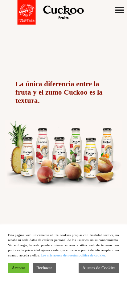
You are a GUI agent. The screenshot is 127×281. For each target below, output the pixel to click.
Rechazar (44, 268)
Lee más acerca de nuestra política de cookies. (73, 255)
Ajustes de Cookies (98, 268)
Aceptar (18, 268)
